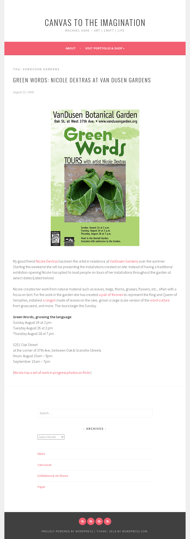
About (71, 48)
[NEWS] (82, 521)
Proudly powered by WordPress (67, 531)
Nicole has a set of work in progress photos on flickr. (52, 372)
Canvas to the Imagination (95, 22)
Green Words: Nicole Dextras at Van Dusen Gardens (82, 80)
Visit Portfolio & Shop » (104, 48)
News (41, 454)
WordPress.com (135, 531)
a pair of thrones (111, 294)
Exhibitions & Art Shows (53, 476)
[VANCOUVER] (91, 521)
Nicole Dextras (47, 261)
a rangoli (49, 300)
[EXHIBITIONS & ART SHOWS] (99, 521)
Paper (41, 487)
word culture (160, 300)
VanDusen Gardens (124, 261)
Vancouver (44, 465)
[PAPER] (107, 521)
